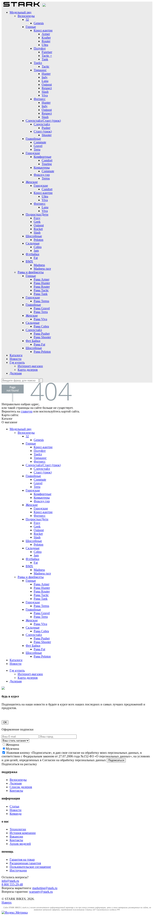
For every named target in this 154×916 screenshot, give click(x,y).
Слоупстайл (42, 124)
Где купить (17, 362)
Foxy (37, 218)
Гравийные (33, 138)
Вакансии (16, 836)
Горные (31, 26)
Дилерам (16, 373)
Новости (15, 359)
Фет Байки (33, 340)
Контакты (16, 790)
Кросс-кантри (43, 30)
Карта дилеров (28, 369)
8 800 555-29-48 (12, 884)
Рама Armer (41, 279)
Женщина (12, 744)
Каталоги (16, 355)
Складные (33, 243)
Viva (45, 95)
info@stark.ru (10, 881)
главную (26, 411)
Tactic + (47, 55)
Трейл (38, 63)
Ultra (45, 45)
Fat (36, 257)
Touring (47, 164)
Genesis (39, 23)
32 (27, 19)
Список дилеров (21, 787)
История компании (23, 833)
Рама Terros (41, 301)
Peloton (38, 239)
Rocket (38, 229)
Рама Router (42, 286)
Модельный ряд (20, 12)
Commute (40, 142)
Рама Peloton (42, 351)
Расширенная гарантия (25, 863)
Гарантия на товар (22, 859)
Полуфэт (40, 48)
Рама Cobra (41, 326)
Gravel (38, 146)
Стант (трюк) (43, 131)
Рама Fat (39, 344)
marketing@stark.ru (44, 888)
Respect (47, 88)
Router (46, 41)
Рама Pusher (42, 333)
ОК (5, 722)
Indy (45, 77)
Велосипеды (26, 16)
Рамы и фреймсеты (31, 272)
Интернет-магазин (30, 366)
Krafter (46, 37)
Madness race (42, 268)
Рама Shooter (42, 337)
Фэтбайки (32, 254)
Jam (36, 250)
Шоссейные (34, 236)
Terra (37, 149)
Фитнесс (40, 99)
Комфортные (42, 156)
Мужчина (12, 748)
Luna (45, 81)
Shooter (47, 135)
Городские (33, 153)
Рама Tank (41, 294)
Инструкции (18, 870)
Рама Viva (40, 319)
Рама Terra (41, 312)
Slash (45, 91)
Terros (46, 178)
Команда (15, 813)
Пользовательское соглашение (30, 866)
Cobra (38, 247)
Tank (45, 59)
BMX (29, 261)
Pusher (46, 128)
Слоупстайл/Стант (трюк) (43, 120)
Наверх (7, 902)
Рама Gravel (42, 308)
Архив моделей (20, 843)
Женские (32, 182)
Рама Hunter (42, 283)
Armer (46, 34)
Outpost (47, 84)
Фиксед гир (42, 174)
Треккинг (40, 70)
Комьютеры (42, 167)
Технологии (18, 829)
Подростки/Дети (37, 214)
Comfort (47, 160)
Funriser (47, 52)
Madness (39, 265)
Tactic (45, 66)
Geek (37, 221)
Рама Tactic (41, 290)
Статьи (14, 806)
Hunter (46, 73)
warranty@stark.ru (41, 891)
